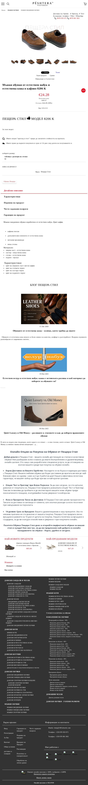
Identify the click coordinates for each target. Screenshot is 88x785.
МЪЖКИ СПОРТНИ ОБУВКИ (17, 712)
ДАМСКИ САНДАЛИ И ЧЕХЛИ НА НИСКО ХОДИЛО (21, 617)
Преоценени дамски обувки (58, 675)
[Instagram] (58, 741)
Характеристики (12, 196)
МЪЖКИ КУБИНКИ (55, 599)
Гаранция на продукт (14, 215)
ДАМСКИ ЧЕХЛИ (13, 599)
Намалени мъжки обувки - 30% (60, 663)
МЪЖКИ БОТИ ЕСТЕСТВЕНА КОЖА (61, 596)
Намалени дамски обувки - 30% (60, 667)
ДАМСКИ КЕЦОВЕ (14, 685)
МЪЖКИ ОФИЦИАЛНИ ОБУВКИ (18, 710)
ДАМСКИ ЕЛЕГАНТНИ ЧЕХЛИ (18, 603)
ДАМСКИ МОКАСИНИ (14, 697)
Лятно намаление (54, 680)
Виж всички (9, 570)
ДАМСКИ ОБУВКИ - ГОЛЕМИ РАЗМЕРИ (63, 701)
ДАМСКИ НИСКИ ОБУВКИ (16, 687)
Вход (6, 728)
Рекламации (21, 749)
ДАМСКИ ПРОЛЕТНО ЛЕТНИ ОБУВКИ (20, 695)
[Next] (40, 548)
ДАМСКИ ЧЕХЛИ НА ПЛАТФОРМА (20, 609)
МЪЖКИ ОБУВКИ (13, 10)
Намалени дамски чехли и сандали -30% (62, 669)
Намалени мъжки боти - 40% (59, 644)
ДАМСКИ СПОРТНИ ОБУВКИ (18, 683)
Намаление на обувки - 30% (57, 659)
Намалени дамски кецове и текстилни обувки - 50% (66, 634)
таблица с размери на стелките (15, 158)
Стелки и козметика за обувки (58, 613)
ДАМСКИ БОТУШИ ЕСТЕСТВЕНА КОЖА (21, 657)
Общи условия (9, 747)
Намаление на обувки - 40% (57, 641)
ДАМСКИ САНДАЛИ (14, 584)
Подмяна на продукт (14, 203)
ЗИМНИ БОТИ (12, 632)
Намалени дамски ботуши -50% (60, 623)
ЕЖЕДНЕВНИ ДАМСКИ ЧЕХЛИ (19, 602)
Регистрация (8, 733)
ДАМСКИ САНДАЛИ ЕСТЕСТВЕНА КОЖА (22, 590)
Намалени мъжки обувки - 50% (60, 627)
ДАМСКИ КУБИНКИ (14, 640)
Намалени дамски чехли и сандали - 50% (63, 632)
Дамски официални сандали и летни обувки (63, 686)
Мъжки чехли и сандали (57, 688)
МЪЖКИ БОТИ (52, 593)
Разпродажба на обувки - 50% (58, 620)
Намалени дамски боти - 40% (59, 646)
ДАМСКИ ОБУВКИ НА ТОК (16, 690)
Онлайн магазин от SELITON (44, 783)
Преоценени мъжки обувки (58, 677)
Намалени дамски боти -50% (59, 625)
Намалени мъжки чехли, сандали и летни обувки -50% (64, 637)
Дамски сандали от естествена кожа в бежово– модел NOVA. (68, 544)
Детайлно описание (13, 190)
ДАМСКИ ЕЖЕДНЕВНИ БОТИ (17, 635)
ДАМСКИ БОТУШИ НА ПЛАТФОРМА (20, 660)
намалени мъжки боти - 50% (59, 628)
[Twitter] (53, 741)
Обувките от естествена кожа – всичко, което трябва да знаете (44, 331)
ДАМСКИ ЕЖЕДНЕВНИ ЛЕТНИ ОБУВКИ (21, 625)
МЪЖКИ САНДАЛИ (56, 587)
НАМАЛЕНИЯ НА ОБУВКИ (57, 617)
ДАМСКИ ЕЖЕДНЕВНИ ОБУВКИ (18, 675)
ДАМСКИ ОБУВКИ (12, 671)
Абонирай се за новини (14, 566)
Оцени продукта (41, 75)
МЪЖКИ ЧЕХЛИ (55, 589)
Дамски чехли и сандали (57, 682)
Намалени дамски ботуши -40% (60, 648)
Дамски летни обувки (56, 684)
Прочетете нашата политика (44, 774)
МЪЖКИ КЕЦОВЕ (55, 581)
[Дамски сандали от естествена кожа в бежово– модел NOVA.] (51, 547)
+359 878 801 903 (62, 736)
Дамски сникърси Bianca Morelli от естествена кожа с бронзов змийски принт (28, 544)
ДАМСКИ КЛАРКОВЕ (14, 645)
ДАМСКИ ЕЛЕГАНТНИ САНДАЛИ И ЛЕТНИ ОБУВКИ (21, 613)
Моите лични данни (44, 778)
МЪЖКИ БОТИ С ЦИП (56, 601)
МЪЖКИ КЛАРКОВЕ (56, 609)
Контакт (7, 742)
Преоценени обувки (55, 672)
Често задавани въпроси (16, 209)
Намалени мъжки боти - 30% (59, 661)
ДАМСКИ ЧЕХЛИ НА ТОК (17, 607)
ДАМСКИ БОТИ (11, 629)
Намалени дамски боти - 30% (59, 665)
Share (46, 72)
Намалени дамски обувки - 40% (60, 652)
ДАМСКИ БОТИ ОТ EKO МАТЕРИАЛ (19, 650)
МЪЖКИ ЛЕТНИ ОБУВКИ (57, 579)
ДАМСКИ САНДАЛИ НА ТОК (18, 596)
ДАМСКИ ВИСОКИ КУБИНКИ (17, 665)
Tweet (58, 72)
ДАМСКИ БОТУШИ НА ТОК (16, 662)
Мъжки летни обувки (56, 690)
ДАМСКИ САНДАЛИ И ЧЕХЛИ (17, 580)
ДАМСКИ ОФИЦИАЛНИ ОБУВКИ (18, 677)
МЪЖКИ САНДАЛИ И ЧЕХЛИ (59, 585)
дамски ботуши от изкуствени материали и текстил (23, 668)
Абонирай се (11, 556)
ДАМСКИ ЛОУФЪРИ (14, 700)
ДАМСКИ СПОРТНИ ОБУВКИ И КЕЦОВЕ (21, 680)
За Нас (6, 738)
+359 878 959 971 (62, 732)
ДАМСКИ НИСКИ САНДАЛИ (18, 592)
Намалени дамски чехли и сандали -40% (62, 654)
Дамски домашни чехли (56, 697)
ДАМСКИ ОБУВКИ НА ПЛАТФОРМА (19, 692)
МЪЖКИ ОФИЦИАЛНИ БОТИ (59, 606)
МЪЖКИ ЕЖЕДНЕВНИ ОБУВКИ (30, 10)
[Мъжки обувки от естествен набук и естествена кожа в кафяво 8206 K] (14, 63)
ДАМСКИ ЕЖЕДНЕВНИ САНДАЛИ (20, 586)
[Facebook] (48, 741)
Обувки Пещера (9, 181)
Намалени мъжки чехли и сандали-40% (62, 656)
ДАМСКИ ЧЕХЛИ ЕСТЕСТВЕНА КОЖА (21, 605)
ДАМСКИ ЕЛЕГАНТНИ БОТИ (17, 637)
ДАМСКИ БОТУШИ (13, 654)
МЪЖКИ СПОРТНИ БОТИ (57, 604)
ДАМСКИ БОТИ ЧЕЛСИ (15, 648)
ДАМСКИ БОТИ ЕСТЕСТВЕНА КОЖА (20, 643)
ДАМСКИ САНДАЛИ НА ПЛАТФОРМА (21, 594)
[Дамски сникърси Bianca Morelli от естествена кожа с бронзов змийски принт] (10, 547)
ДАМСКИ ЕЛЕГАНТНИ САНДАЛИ (19, 588)
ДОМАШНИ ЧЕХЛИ (54, 694)
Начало (3, 10)
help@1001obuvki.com (62, 728)
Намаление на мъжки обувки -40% (61, 650)
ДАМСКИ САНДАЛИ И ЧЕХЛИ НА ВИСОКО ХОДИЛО (21, 622)
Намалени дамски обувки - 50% (60, 631)
